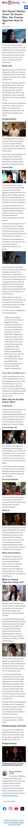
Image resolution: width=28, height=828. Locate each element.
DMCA (22, 822)
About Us (7, 820)
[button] (26, 7)
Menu (24, 2)
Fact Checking (14, 822)
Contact (15, 820)
